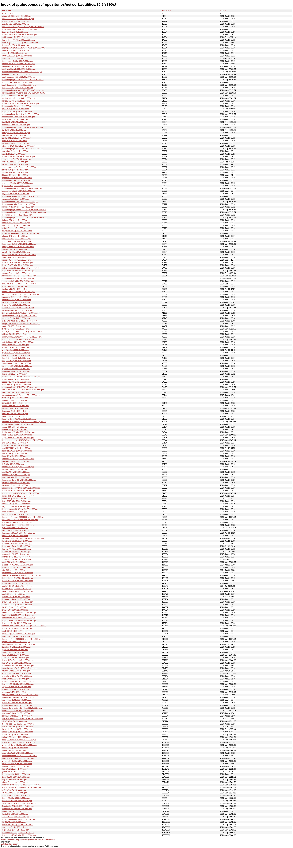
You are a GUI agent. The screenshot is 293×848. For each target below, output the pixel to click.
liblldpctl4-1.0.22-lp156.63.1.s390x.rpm (18, 339)
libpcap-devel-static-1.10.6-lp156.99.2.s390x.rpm (22, 708)
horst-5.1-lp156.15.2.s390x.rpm (14, 456)
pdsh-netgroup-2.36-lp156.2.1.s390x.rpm (18, 77)
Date (222, 11)
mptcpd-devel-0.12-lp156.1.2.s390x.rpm (18, 247)
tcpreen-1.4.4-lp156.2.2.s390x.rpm (16, 369)
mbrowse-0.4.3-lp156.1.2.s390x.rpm (16, 300)
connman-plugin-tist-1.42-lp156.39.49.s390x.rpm (21, 114)
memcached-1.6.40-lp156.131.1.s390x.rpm (19, 613)
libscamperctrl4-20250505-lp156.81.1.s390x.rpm (21, 493)
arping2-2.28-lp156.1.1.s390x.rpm (16, 273)
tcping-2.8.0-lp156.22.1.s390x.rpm (16, 798)
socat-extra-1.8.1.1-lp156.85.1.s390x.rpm (18, 191)
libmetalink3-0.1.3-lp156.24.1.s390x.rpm (18, 157)
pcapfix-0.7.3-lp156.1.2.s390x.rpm (16, 252)
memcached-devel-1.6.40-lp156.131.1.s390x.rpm (22, 575)
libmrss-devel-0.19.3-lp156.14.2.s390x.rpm (19, 35)
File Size (165, 11)
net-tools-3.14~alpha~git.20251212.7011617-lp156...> (24, 422)
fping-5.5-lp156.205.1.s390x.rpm (15, 398)
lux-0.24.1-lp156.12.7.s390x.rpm (15, 814)
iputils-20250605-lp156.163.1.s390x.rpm (18, 615)
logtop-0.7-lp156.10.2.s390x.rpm (15, 135)
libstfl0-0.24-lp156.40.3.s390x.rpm (16, 358)
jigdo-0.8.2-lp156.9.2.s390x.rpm (15, 650)
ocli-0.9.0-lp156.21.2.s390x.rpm (15, 172)
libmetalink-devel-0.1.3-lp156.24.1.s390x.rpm (20, 103)
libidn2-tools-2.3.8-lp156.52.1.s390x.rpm (18, 432)
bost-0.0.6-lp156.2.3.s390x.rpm (14, 122)
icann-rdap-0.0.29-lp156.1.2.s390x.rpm (18, 833)
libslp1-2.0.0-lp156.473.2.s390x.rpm (16, 361)
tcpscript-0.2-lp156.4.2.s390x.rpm (15, 21)
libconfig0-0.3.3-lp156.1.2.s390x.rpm (17, 82)
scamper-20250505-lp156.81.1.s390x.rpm (19, 740)
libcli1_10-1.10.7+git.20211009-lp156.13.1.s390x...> (23, 331)
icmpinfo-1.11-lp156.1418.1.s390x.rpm (17, 88)
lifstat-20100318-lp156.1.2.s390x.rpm (17, 56)
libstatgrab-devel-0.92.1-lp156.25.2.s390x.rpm (20, 509)
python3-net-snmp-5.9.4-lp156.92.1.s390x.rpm (20, 395)
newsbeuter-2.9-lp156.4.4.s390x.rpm (17, 700)
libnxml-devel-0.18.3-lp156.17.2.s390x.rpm (19, 29)
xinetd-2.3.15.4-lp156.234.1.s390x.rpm (17, 581)
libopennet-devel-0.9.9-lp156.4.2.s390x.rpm (19, 204)
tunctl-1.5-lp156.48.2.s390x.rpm (15, 32)
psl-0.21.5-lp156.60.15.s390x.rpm (15, 109)
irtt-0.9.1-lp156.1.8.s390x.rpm (14, 750)
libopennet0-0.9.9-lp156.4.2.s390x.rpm (17, 106)
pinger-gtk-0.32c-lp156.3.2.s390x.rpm (17, 16)
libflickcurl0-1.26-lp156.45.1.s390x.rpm (18, 525)
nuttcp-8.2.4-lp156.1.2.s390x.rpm (15, 477)
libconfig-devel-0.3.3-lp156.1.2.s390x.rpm (19, 419)
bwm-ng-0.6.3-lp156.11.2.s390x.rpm (16, 385)
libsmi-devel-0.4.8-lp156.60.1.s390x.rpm (18, 40)
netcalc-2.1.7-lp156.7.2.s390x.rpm (16, 223)
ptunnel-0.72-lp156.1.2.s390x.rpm (15, 236)
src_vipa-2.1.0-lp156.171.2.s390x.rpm (17, 183)
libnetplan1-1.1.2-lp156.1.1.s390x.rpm (17, 541)
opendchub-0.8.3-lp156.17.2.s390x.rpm (18, 496)
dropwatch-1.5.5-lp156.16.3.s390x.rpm (17, 753)
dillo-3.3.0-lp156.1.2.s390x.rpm (14, 721)
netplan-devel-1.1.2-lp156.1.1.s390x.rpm (18, 64)
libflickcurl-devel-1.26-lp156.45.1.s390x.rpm (20, 196)
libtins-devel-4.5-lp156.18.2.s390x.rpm (17, 578)
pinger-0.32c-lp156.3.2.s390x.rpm (15, 400)
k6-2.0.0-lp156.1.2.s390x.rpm (14, 822)
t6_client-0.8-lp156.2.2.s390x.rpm (15, 194)
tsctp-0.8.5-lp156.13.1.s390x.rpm (15, 329)
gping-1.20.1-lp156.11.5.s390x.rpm (16, 737)
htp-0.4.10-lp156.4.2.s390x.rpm (14, 141)
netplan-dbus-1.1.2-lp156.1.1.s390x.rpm (18, 66)
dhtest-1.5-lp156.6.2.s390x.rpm (14, 249)
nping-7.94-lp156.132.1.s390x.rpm (16, 642)
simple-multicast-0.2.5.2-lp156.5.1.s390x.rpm (20, 167)
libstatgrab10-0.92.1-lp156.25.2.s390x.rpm (19, 255)
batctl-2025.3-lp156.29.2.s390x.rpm (16, 501)
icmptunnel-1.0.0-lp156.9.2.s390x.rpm (17, 61)
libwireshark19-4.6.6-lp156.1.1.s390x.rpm (19, 835)
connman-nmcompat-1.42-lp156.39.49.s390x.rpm (22, 72)
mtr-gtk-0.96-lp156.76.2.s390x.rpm (16, 483)
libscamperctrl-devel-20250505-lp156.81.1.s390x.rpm (23, 440)
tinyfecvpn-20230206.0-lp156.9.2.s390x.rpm (20, 520)
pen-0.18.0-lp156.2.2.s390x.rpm (15, 443)
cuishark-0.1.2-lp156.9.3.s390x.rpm (16, 241)
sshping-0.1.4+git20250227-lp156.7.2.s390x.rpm (21, 294)
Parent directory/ (8, 13)
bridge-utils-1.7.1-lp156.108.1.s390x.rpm (18, 292)
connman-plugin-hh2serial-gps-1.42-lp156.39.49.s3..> (24, 93)
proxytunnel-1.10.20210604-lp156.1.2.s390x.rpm (22, 337)
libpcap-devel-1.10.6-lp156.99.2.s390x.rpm (19, 621)
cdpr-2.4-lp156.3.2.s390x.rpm (14, 154)
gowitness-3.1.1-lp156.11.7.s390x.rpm (17, 827)
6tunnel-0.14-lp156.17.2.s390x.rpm (16, 175)
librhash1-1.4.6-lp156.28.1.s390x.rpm (17, 599)
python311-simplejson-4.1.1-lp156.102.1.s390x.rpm (23, 538)
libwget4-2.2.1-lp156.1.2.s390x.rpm (16, 623)
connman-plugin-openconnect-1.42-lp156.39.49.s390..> (24, 217)
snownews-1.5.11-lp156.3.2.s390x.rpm (17, 602)
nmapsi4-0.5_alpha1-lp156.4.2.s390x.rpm (19, 697)
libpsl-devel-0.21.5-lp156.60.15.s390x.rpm (19, 244)
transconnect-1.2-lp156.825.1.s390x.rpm (18, 117)
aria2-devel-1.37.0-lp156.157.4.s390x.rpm (19, 284)
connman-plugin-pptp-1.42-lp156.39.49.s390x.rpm (22, 127)
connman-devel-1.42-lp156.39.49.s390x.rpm (20, 202)
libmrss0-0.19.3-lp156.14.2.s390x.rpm (17, 265)
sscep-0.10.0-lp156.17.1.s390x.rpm (16, 382)
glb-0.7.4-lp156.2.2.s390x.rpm (14, 257)
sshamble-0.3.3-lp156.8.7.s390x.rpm (17, 801)
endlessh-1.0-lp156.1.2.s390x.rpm (16, 125)
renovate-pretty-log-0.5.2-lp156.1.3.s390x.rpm (20, 785)
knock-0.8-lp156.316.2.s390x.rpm (15, 45)
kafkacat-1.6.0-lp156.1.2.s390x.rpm (16, 239)
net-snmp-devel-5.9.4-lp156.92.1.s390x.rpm (19, 756)
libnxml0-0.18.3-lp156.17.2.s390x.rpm (17, 263)
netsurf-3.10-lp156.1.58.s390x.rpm (16, 766)
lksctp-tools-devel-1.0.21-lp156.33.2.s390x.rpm (21, 377)
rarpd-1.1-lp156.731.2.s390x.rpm (15, 50)
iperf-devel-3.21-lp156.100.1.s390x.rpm (18, 289)
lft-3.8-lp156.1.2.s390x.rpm (13, 464)
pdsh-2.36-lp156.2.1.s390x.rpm (14, 562)
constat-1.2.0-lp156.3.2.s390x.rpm (16, 101)
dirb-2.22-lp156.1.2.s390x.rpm (14, 652)
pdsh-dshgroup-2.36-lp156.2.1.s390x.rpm (19, 85)
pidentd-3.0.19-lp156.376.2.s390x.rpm (17, 334)
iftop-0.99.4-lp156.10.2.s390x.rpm (15, 379)
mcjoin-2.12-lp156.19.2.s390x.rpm (16, 507)
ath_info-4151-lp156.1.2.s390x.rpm (16, 151)
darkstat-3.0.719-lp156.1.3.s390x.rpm (17, 451)
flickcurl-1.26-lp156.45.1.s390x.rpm (16, 589)
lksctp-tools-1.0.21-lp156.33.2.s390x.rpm (18, 681)
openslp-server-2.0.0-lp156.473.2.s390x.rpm (20, 668)
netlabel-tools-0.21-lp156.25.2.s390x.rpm (18, 342)
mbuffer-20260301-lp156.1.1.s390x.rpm (18, 467)
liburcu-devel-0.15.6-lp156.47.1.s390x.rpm (19, 533)
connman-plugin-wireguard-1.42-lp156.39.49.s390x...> (24, 210)
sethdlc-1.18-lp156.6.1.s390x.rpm (15, 24)
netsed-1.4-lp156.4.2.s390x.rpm (15, 162)
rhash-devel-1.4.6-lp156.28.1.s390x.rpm (18, 207)
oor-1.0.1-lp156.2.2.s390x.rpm (14, 594)
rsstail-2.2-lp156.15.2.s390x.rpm (15, 119)
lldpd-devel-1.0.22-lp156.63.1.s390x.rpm (18, 271)
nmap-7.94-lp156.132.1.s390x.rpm (16, 811)
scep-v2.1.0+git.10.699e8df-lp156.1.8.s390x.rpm (21, 787)
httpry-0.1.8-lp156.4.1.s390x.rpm (15, 408)
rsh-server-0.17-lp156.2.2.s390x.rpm (16, 297)
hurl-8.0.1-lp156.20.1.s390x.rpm (15, 769)
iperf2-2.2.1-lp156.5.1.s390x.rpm (15, 607)
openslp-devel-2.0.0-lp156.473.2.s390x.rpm (19, 316)
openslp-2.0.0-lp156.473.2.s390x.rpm (17, 178)
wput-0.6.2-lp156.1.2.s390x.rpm (15, 445)
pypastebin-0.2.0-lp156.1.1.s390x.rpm (17, 565)
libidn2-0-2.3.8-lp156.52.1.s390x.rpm (17, 583)
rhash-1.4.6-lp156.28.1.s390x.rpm (15, 453)
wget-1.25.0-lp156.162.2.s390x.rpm (16, 687)
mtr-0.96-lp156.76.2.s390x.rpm (14, 512)
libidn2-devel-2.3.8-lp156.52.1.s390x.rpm (18, 424)
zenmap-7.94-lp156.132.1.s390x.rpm (17, 716)
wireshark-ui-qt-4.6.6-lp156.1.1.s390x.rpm (19, 819)
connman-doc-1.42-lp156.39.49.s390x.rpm (19, 276)
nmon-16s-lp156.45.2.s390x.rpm (15, 499)
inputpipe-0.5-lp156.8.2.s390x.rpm (16, 199)
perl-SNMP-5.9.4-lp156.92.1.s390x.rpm (18, 591)
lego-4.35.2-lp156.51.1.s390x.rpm (15, 830)
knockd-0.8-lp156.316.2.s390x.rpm (16, 305)
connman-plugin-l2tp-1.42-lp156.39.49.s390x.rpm (22, 188)
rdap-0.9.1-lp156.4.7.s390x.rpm (14, 782)
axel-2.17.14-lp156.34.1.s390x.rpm (16, 472)
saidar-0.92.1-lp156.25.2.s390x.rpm (16, 138)
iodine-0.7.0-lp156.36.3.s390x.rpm (16, 461)
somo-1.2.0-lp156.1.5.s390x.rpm (15, 748)
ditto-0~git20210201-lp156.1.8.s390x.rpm (18, 803)
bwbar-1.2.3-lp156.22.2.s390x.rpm (16, 143)
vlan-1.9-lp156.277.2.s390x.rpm (15, 286)
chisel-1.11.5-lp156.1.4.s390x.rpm (16, 795)
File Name (6, 11)
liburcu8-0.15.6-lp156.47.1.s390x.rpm (17, 546)
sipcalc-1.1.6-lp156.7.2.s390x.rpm (16, 186)
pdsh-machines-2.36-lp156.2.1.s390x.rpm (19, 69)
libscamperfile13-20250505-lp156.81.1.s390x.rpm (22, 639)
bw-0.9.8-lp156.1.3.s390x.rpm (14, 130)
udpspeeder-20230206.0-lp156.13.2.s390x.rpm (21, 488)
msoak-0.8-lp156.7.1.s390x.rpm (15, 164)
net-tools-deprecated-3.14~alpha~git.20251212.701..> (24, 626)
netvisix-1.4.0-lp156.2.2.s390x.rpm (16, 557)
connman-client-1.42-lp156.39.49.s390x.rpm (20, 387)
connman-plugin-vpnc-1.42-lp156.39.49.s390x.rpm (22, 149)
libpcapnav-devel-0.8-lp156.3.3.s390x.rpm (19, 480)
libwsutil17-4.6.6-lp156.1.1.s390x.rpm (17, 660)
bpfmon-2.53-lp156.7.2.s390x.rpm (15, 220)
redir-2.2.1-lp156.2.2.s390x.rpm (14, 228)
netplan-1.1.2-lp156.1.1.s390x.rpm (16, 554)
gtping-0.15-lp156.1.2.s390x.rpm (15, 170)
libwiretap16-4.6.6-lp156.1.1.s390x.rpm (18, 684)
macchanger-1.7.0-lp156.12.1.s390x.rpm (18, 634)
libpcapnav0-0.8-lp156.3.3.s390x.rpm (17, 112)
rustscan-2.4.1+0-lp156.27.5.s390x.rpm (18, 758)
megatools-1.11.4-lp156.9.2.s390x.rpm (17, 573)
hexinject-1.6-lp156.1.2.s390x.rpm (16, 133)
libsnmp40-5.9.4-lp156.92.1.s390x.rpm (17, 732)
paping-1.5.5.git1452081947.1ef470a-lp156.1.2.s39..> (24, 48)
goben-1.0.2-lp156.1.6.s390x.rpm (15, 772)
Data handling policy (9, 844)
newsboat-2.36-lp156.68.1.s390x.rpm (17, 764)
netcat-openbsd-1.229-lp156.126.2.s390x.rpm (20, 268)
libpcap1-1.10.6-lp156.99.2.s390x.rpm (17, 628)
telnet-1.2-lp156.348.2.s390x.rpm (15, 406)
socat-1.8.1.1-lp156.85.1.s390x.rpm (16, 673)
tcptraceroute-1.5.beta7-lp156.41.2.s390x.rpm (20, 313)
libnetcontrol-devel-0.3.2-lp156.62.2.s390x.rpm (21, 233)
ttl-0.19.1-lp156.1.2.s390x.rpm (14, 790)
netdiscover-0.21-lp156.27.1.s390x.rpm (18, 711)
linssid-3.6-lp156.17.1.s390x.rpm (15, 689)
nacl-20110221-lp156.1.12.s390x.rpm (17, 448)
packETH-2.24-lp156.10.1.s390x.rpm (17, 586)
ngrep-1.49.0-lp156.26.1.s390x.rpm (16, 260)
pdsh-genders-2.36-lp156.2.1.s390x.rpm (18, 98)
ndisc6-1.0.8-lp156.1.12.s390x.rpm (16, 504)
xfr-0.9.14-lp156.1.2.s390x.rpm (14, 793)
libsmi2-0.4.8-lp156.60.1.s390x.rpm (16, 549)
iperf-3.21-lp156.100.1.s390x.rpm (15, 416)
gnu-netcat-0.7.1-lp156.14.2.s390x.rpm (17, 363)
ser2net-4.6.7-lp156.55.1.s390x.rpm (16, 552)
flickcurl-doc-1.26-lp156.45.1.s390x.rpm (18, 724)
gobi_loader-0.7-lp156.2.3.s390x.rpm (17, 37)
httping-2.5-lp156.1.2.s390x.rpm (15, 469)
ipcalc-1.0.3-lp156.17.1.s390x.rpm (16, 302)
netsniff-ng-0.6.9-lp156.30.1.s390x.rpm (17, 726)
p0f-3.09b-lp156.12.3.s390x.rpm (15, 528)
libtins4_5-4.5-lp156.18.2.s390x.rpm (16, 663)
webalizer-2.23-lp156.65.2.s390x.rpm (17, 605)
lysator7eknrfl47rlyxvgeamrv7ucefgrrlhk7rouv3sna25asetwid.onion (28, 840)
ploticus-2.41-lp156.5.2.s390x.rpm (16, 636)
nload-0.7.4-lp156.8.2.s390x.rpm (15, 430)
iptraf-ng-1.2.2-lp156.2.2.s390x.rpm (16, 485)
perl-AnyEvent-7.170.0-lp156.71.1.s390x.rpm (20, 695)
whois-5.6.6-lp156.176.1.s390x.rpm (16, 559)
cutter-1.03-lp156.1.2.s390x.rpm (15, 95)
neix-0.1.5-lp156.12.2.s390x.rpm (15, 536)
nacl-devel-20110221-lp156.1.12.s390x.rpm (19, 644)
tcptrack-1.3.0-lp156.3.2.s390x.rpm (16, 353)
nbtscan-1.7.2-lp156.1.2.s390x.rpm (16, 225)
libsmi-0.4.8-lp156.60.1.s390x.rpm (16, 774)
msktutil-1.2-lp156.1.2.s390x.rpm (15, 530)
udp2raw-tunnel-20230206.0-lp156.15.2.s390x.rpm (22, 719)
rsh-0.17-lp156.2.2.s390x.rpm (14, 326)
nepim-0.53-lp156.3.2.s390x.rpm (15, 427)
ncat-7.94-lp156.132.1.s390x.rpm (15, 679)
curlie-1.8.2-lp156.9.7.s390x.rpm (15, 734)
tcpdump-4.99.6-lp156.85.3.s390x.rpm (17, 705)
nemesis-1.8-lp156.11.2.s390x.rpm (16, 475)
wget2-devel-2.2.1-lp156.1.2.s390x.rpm (18, 438)
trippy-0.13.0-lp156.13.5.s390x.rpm (16, 777)
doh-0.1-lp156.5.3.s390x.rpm (13, 58)
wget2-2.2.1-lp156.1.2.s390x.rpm (15, 658)
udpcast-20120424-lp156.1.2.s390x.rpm (18, 459)
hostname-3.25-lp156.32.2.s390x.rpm (17, 180)
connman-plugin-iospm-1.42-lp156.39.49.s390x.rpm (23, 90)
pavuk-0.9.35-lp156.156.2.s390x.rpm (17, 703)
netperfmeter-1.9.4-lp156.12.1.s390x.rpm (18, 618)
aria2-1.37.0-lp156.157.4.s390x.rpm (16, 631)
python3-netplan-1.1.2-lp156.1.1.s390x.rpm (19, 321)
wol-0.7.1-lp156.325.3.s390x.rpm (15, 350)
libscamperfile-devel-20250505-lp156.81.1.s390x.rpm (23, 517)
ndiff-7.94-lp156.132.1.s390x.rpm (15, 345)
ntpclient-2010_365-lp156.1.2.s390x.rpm (18, 146)
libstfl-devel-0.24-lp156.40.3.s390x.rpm (18, 19)
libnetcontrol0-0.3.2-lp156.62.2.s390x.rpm (19, 491)
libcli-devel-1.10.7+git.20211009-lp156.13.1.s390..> (23, 27)
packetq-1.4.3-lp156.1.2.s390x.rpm (16, 567)
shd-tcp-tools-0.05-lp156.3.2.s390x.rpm (18, 281)
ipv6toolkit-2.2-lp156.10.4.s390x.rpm (17, 729)
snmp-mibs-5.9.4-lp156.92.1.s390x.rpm (18, 666)
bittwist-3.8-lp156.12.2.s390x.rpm (15, 403)
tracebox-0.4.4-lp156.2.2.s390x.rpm (16, 647)
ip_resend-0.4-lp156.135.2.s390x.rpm (17, 215)
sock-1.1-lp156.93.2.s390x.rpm (14, 53)
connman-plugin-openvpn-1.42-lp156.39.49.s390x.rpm (24, 212)
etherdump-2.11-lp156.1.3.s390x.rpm (17, 74)
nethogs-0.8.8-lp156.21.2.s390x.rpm (16, 371)
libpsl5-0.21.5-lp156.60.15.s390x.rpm (17, 435)
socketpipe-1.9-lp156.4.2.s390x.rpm (16, 159)
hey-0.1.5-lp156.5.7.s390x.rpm (14, 780)
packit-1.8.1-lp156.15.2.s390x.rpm (16, 355)
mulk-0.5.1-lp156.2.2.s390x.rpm (15, 414)
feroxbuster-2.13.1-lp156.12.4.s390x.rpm (18, 806)
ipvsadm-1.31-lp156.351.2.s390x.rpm (17, 366)
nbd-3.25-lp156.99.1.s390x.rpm (14, 570)
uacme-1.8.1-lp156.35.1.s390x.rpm (16, 597)
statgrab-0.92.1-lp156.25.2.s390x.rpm (17, 231)
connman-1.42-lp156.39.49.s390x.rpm (17, 692)
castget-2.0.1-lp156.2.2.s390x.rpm (16, 318)
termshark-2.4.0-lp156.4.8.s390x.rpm (17, 809)
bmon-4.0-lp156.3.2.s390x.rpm (14, 374)
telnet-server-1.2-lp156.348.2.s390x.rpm (18, 310)
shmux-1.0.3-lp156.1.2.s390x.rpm (15, 347)
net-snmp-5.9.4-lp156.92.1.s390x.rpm (17, 713)
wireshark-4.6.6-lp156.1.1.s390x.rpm (17, 761)
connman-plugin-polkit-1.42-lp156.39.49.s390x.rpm (22, 80)
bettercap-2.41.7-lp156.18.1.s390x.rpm (17, 825)
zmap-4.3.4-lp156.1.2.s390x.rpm (15, 610)
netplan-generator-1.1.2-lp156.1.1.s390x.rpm (20, 43)
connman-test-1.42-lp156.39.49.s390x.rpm (19, 278)
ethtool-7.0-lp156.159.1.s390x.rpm (16, 671)
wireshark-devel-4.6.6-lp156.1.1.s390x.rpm (19, 745)
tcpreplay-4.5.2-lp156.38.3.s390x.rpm (17, 676)
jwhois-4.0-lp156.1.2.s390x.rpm (15, 514)
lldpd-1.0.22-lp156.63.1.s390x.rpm (16, 655)
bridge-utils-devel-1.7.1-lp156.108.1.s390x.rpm (21, 324)
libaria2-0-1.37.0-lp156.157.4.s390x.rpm (18, 742)
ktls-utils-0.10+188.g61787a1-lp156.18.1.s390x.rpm (23, 390)
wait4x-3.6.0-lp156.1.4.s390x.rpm (15, 817)
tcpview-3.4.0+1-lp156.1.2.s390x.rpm (17, 522)
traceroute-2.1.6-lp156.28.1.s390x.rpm (17, 411)
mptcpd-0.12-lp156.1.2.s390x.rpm (15, 392)
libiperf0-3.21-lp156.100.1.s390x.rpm (17, 544)
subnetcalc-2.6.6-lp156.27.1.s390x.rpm (18, 308)
